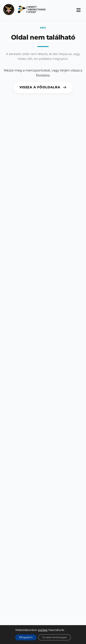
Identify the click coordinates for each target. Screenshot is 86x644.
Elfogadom (26, 637)
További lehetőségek (54, 637)
